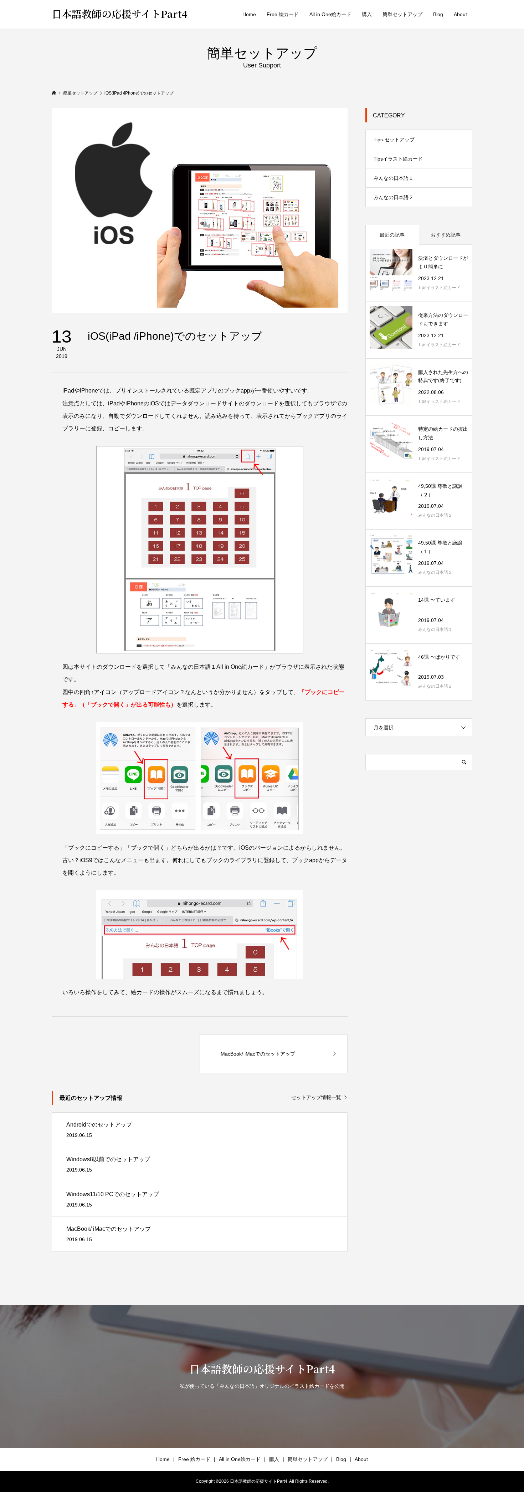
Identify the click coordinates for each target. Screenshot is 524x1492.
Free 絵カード (283, 14)
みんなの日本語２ (393, 197)
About (460, 14)
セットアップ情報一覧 (316, 1097)
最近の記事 (392, 235)
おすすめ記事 (446, 235)
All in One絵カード (330, 14)
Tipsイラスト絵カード (398, 159)
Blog (438, 14)
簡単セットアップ (402, 14)
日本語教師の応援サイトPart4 (119, 13)
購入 (367, 14)
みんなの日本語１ (393, 178)
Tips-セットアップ (394, 139)
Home (249, 14)
